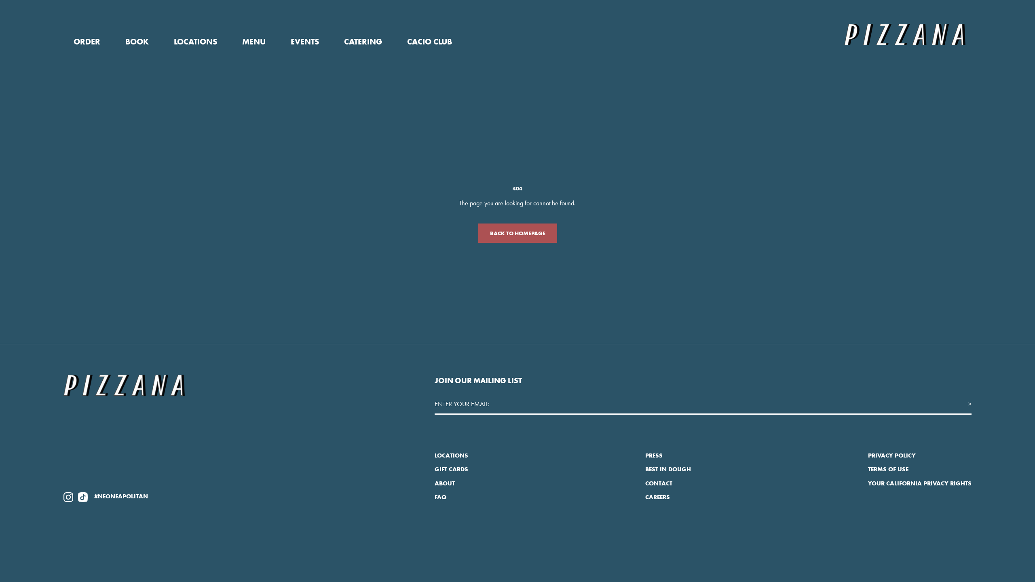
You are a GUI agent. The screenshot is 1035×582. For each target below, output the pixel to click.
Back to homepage (517, 233)
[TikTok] (83, 496)
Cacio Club (429, 41)
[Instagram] (68, 496)
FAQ (440, 497)
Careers (657, 497)
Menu (254, 41)
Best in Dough (668, 469)
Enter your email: (462, 404)
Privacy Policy (892, 455)
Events (305, 41)
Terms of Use (888, 469)
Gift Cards (451, 469)
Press (654, 455)
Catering (363, 41)
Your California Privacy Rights (920, 483)
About (445, 483)
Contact (658, 483)
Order (87, 41)
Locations (195, 41)
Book (137, 41)
